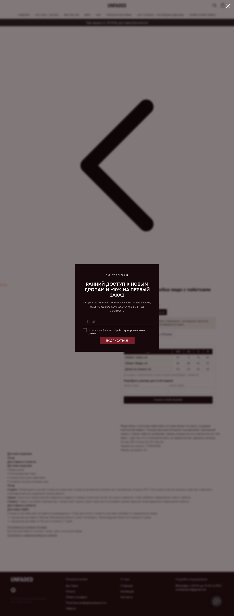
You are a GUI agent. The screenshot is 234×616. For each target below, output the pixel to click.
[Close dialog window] (228, 6)
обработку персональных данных (116, 332)
